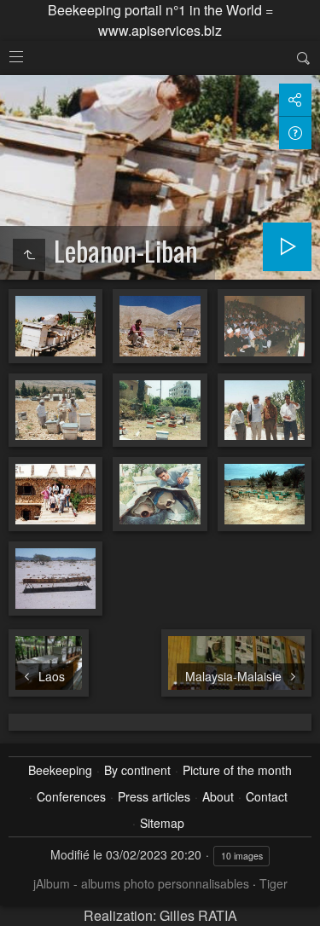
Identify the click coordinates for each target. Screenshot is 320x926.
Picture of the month (237, 769)
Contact (267, 796)
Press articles (154, 796)
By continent (137, 769)
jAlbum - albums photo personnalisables (141, 883)
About (218, 796)
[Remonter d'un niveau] (29, 255)
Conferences (71, 796)
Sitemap (162, 822)
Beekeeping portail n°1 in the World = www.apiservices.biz (160, 20)
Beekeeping (60, 769)
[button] (20, 905)
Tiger (273, 883)
